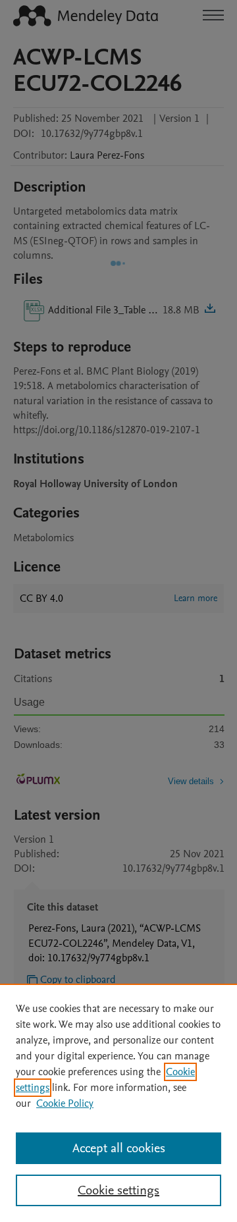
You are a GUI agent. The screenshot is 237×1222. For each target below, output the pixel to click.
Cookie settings (118, 1190)
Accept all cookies (118, 1148)
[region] (118, 1103)
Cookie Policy (64, 1103)
